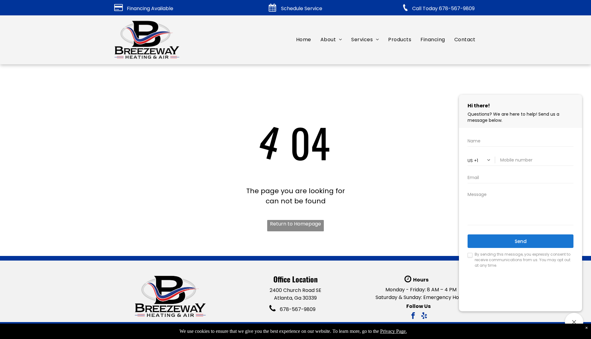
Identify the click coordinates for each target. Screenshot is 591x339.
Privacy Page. (393, 331)
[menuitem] (303, 39)
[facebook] (413, 316)
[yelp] (424, 316)
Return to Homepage (295, 223)
